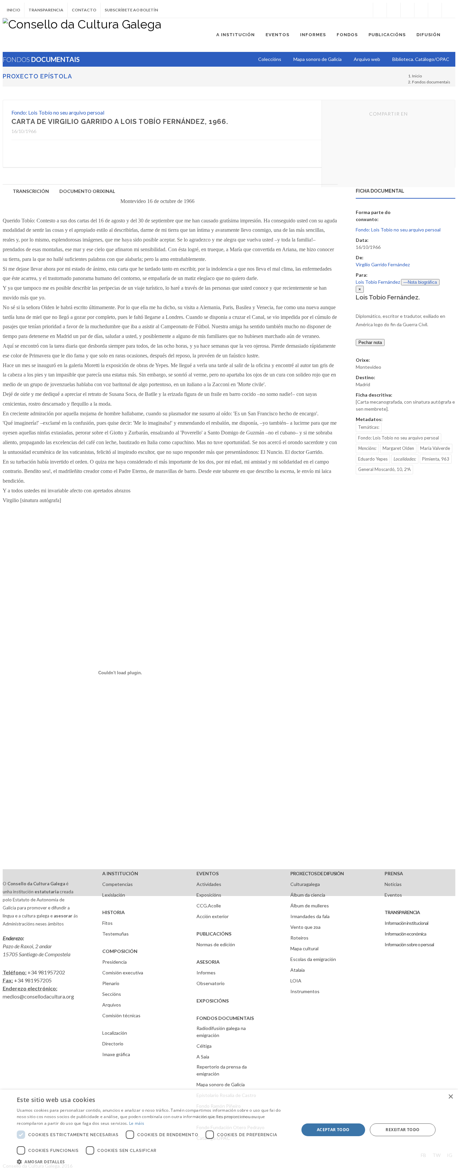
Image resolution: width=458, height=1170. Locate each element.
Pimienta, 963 (435, 459)
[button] (153, 1161)
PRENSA (394, 873)
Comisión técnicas (121, 1015)
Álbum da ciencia (307, 895)
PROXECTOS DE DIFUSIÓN (317, 873)
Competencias (117, 884)
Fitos (107, 923)
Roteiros (299, 938)
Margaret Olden (398, 448)
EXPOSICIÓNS (212, 1001)
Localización (114, 1033)
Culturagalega (305, 884)
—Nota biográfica (420, 282)
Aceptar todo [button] (333, 1129)
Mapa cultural (304, 948)
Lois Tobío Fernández (378, 282)
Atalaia (297, 970)
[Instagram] (366, 10)
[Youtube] (421, 10)
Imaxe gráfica (116, 1054)
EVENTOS (207, 873)
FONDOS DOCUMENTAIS (225, 1018)
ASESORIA (208, 962)
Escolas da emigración (313, 959)
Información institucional (406, 923)
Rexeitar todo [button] (402, 1129)
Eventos (393, 895)
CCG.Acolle (208, 905)
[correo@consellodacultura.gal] (448, 10)
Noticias (393, 884)
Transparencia (45, 9)
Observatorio (210, 983)
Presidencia (114, 962)
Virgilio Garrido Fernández (383, 264)
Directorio (112, 1043)
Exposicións (208, 895)
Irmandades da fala (310, 916)
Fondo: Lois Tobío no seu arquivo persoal (57, 112)
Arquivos (111, 1005)
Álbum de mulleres (309, 905)
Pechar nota (370, 342)
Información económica (405, 934)
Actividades (208, 884)
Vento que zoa (305, 927)
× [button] (450, 1096)
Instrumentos (305, 991)
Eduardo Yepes (373, 459)
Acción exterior (212, 916)
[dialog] (229, 1130)
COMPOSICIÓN (119, 951)
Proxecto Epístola (37, 76)
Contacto (84, 9)
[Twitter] (393, 10)
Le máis (136, 1123)
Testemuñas (115, 934)
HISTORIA (113, 912)
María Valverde (435, 448)
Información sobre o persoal (409, 944)
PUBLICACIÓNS (213, 934)
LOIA (295, 980)
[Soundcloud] (407, 10)
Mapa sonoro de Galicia (220, 1084)
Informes (206, 972)
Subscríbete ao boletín (131, 9)
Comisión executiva (122, 972)
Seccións (111, 994)
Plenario (110, 983)
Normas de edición (215, 944)
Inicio (13, 9)
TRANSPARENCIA (402, 912)
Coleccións (269, 59)
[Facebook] (380, 10)
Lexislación (113, 895)
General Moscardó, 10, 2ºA (384, 469)
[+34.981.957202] (435, 10)
